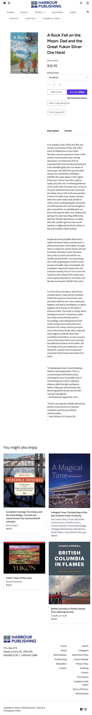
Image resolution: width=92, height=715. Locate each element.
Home (10, 12)
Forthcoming (61, 659)
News (73, 12)
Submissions (51, 18)
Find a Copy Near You (57, 103)
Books (40, 12)
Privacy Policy (82, 663)
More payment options (77, 98)
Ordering (84, 668)
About (25, 12)
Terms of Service (80, 689)
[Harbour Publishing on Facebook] (81, 709)
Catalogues (83, 650)
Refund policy (82, 693)
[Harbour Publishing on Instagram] (85, 709)
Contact (31, 18)
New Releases (60, 654)
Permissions (82, 677)
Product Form (53, 73)
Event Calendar (81, 659)
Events (14, 18)
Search (85, 646)
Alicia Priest (52, 60)
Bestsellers (61, 663)
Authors (58, 12)
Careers (63, 668)
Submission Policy (80, 654)
